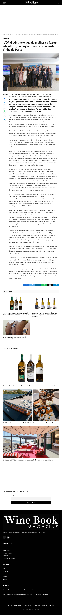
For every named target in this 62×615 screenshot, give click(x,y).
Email (12, 495)
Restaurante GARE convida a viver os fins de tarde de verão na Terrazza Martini (28, 460)
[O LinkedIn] (4, 106)
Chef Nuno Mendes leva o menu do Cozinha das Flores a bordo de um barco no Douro (29, 423)
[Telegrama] (4, 119)
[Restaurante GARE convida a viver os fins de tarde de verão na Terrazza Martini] (31, 442)
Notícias (5, 38)
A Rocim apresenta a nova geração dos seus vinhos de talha (15, 338)
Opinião (5, 576)
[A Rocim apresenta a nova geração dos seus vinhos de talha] (16, 327)
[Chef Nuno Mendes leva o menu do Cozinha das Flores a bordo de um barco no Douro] (31, 405)
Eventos (51, 605)
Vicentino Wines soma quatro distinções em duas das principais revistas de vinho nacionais (44, 314)
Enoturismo (6, 574)
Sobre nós (5, 548)
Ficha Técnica (6, 550)
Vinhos (4, 568)
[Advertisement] (31, 19)
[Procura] (57, 2)
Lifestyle (5, 579)
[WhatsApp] (4, 111)
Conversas (5, 571)
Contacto (5, 555)
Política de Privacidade (9, 558)
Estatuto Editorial (7, 553)
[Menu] (4, 2)
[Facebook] (4, 98)
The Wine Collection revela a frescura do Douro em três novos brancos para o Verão (16, 314)
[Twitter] (4, 102)
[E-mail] (4, 115)
